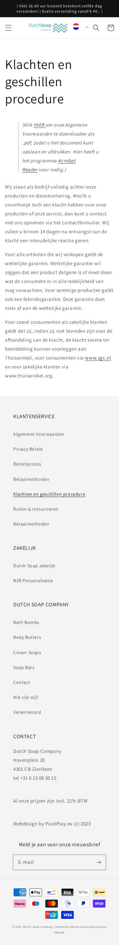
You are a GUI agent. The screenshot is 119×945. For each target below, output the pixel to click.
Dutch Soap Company (38, 926)
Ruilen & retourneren (36, 509)
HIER (40, 125)
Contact (21, 682)
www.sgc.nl (98, 358)
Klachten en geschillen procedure (49, 494)
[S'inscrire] (98, 862)
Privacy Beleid (28, 449)
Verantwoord (27, 712)
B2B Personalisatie (33, 581)
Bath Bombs (26, 622)
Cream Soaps (27, 652)
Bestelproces (27, 464)
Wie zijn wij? (26, 697)
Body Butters (27, 637)
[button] (8, 28)
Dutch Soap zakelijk (34, 566)
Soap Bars (23, 667)
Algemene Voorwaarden (38, 434)
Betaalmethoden (31, 479)
